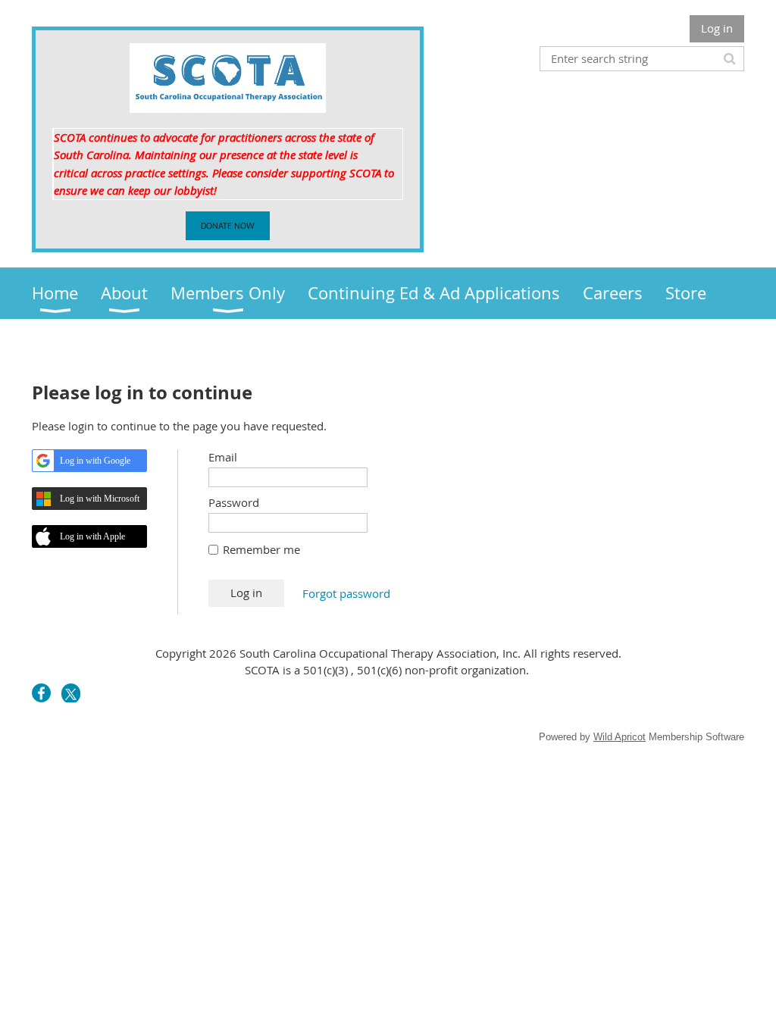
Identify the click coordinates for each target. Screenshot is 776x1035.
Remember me (261, 549)
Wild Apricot (619, 737)
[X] (70, 692)
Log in (717, 28)
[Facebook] (41, 692)
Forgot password (346, 593)
